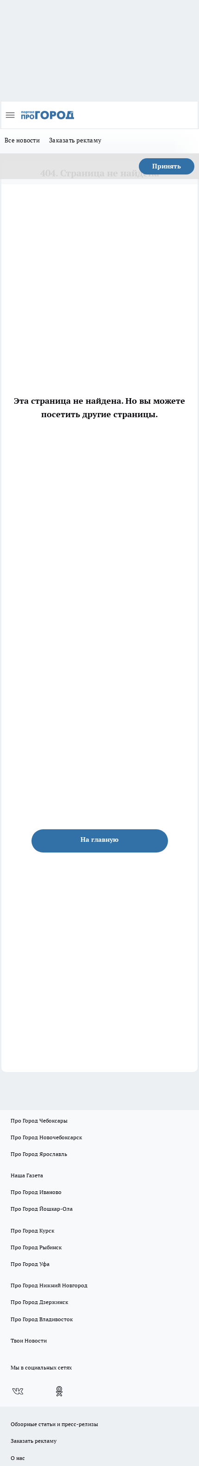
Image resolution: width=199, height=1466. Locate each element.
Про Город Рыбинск (36, 1247)
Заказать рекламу (75, 140)
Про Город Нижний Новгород (49, 1285)
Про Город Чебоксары (39, 1120)
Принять (166, 166)
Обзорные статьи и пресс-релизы (54, 1424)
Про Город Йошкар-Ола (42, 1208)
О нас (18, 1457)
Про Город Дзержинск (39, 1301)
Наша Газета (27, 1175)
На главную (99, 839)
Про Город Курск (32, 1230)
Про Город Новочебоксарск (46, 1137)
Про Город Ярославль (39, 1153)
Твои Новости (29, 1340)
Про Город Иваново (36, 1191)
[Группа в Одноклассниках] (59, 1391)
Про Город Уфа (30, 1263)
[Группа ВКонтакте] (18, 1391)
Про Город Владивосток (42, 1319)
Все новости (22, 140)
